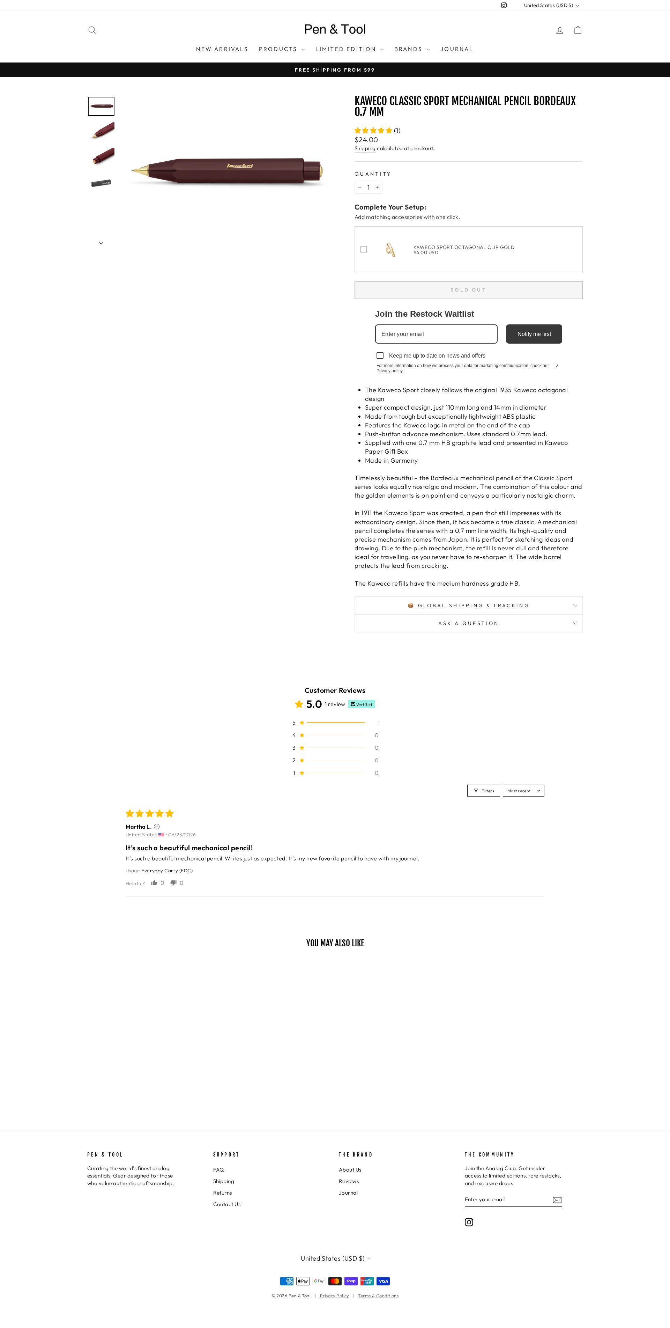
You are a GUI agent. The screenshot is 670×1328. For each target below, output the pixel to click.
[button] (374, 130)
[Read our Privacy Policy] (556, 366)
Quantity (373, 174)
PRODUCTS (279, 48)
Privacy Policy (334, 1295)
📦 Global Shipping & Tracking (469, 605)
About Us (350, 1169)
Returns (222, 1192)
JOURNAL (457, 48)
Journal (348, 1192)
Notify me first (534, 334)
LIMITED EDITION (347, 48)
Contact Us (227, 1204)
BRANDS (409, 48)
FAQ (218, 1169)
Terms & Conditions (378, 1295)
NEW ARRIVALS (222, 48)
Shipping (365, 148)
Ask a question (468, 623)
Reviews (349, 1181)
